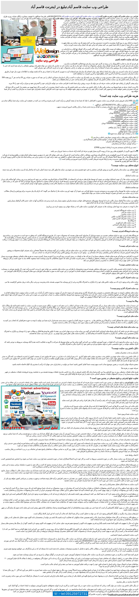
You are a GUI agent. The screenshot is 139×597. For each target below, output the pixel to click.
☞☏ (70, 594)
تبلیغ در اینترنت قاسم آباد (71, 16)
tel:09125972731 (74, 594)
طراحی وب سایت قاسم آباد (90, 16)
